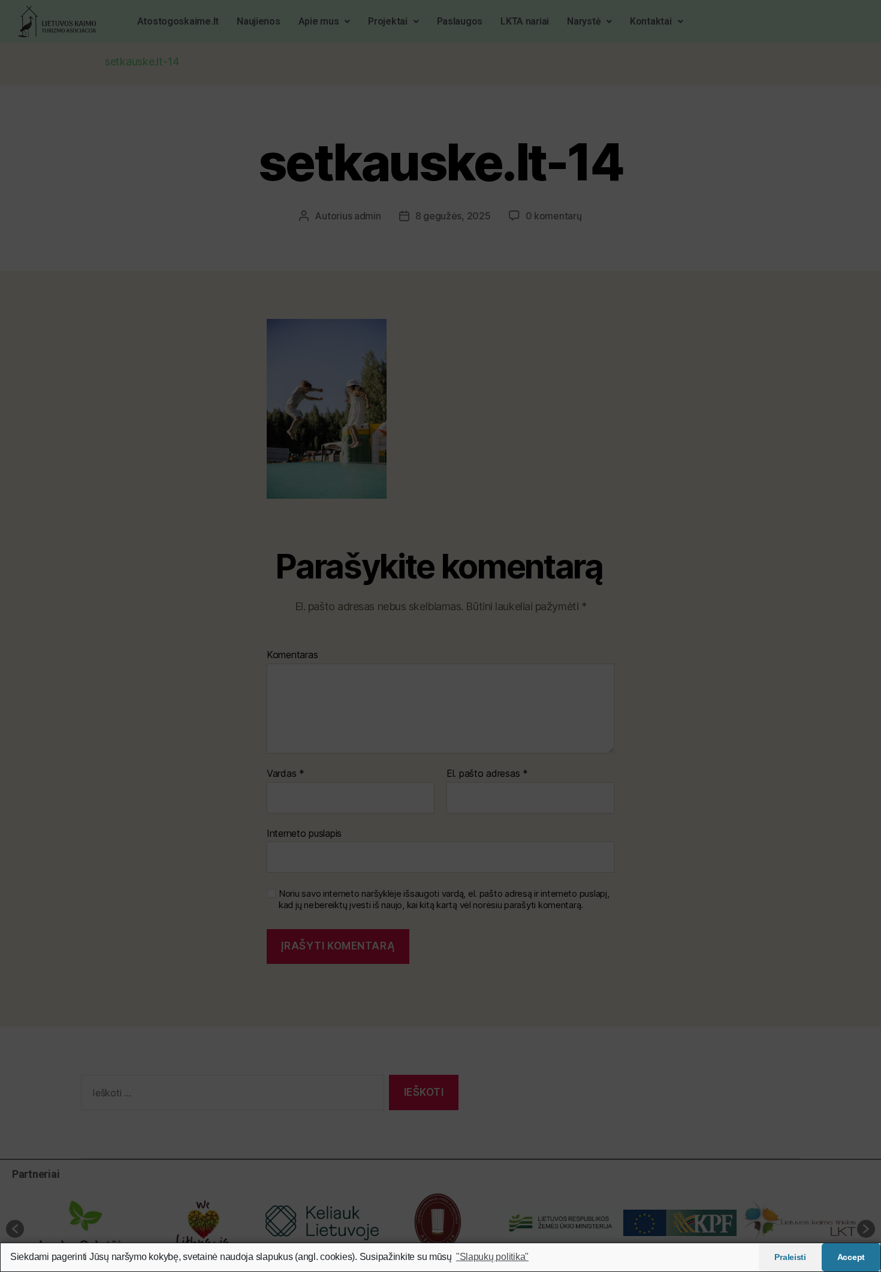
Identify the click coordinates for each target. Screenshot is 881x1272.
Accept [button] (851, 1257)
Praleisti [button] (790, 1257)
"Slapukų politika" (492, 1257)
